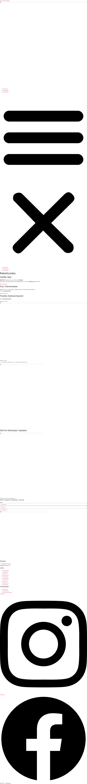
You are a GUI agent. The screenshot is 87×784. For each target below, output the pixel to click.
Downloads (5, 576)
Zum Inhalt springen (4, 0)
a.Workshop (5, 92)
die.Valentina (6, 90)
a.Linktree (5, 573)
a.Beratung (5, 89)
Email (1, 502)
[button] (43, 180)
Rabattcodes (6, 575)
